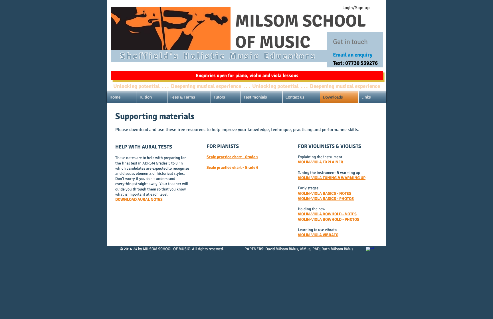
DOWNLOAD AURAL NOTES (139, 199)
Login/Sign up (355, 8)
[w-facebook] (370, 251)
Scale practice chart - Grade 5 (232, 157)
